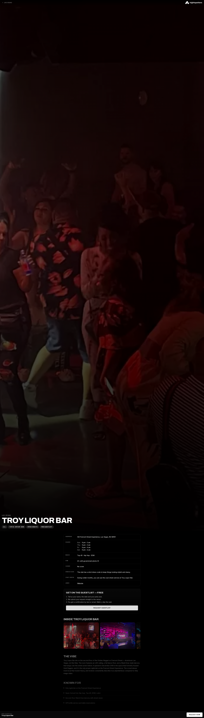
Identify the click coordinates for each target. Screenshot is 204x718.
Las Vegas (8, 2)
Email (83, 374)
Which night (86, 346)
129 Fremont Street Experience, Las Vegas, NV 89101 (96, 537)
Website (80, 583)
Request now (194, 714)
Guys (83, 355)
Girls (105, 355)
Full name (85, 337)
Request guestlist (102, 608)
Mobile (83, 365)
